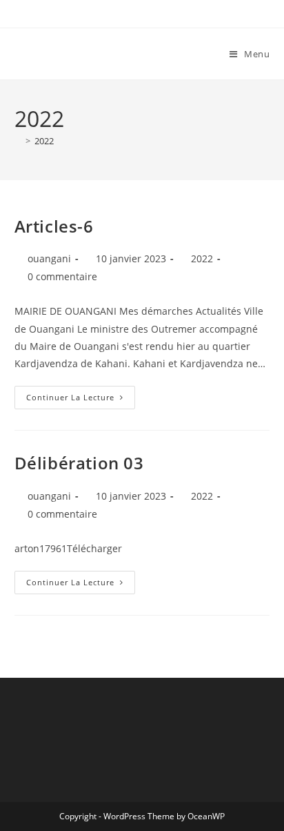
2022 (44, 141)
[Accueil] (17, 141)
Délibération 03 (79, 462)
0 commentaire (62, 276)
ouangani (49, 258)
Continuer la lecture (80, 394)
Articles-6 (54, 226)
